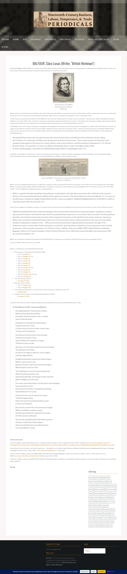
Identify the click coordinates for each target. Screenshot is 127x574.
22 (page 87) (26, 272)
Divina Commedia (111, 489)
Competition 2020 (50, 39)
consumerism (112, 485)
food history (105, 493)
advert (91, 477)
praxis (91, 518)
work (110, 526)
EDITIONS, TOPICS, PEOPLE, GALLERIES (98, 39)
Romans (113, 518)
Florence (97, 493)
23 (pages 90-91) (28, 274)
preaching (97, 518)
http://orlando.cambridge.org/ (46, 450)
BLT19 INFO (5, 47)
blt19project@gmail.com (53, 549)
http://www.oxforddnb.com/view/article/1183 (28, 456)
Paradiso (91, 514)
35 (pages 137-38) (23, 296)
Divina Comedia (99, 489)
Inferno (91, 505)
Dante (91, 489)
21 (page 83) (26, 270)
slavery (104, 522)
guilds (111, 497)
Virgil (100, 526)
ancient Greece (93, 481)
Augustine (103, 481)
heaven (91, 501)
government (104, 497)
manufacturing (93, 509)
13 (63, 180)
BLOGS (25, 39)
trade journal (93, 526)
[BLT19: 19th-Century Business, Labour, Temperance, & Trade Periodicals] (63, 19)
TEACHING (116, 39)
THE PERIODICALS (36, 39)
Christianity (92, 485)
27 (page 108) (26, 285)
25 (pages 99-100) (23, 281)
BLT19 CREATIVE (79, 39)
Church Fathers (102, 485)
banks (109, 481)
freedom (112, 493)
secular (98, 522)
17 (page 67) (26, 261)
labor (96, 505)
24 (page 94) (27, 276)
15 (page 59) (26, 258)
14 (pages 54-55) (27, 256)
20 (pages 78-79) (27, 267)
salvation (92, 522)
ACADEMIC (16, 39)
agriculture (106, 477)
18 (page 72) (26, 263)
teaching (110, 522)
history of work (109, 501)
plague (106, 514)
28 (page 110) (26, 287)
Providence (105, 518)
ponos (112, 514)
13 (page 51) (26, 254)
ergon (91, 493)
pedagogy (99, 514)
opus (113, 509)
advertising (98, 477)
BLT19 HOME (5, 39)
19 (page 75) (26, 265)
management (104, 505)
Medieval (107, 509)
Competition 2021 (65, 39)
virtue (105, 526)
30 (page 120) (22, 292)
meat (100, 509)
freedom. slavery (94, 497)
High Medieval (99, 501)
